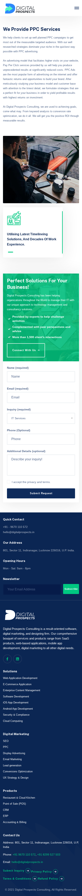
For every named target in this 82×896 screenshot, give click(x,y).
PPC (5, 747)
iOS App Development (15, 702)
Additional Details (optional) (26, 451)
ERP (5, 815)
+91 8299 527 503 (48, 854)
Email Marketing (12, 759)
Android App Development (18, 708)
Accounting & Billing (14, 822)
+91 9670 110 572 (24, 854)
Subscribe (71, 589)
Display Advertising (14, 753)
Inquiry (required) (19, 409)
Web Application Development (20, 678)
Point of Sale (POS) (14, 803)
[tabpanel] (33, 229)
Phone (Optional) (18, 430)
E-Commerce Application (17, 684)
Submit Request (41, 493)
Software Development (16, 696)
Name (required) (18, 367)
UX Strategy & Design (15, 777)
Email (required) (17, 388)
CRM (6, 809)
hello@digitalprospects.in (18, 532)
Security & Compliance (16, 714)
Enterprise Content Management (21, 690)
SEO (6, 740)
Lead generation (12, 765)
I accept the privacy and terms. (31, 482)
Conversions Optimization (18, 771)
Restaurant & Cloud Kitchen (19, 797)
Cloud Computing (13, 720)
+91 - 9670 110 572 (15, 526)
